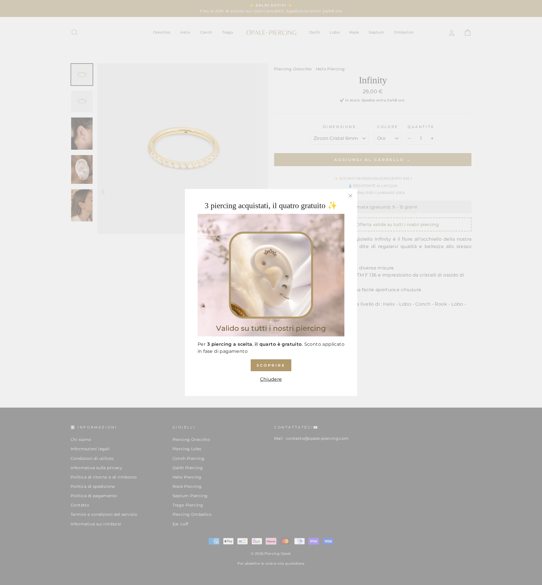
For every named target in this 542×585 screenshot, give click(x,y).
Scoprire (271, 365)
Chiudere (271, 379)
